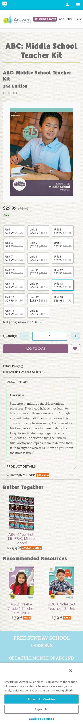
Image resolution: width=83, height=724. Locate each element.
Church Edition (17, 19)
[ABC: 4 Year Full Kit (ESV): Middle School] (21, 512)
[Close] (70, 671)
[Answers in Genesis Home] (14, 5)
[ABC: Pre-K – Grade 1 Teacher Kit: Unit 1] (21, 583)
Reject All (41, 709)
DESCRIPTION (17, 382)
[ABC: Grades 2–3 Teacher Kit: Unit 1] (62, 583)
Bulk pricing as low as (20, 322)
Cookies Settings (41, 718)
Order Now (47, 19)
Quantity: (10, 336)
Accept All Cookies (41, 699)
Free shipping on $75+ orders (22, 371)
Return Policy (11, 366)
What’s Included (27, 475)
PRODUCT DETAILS (21, 466)
